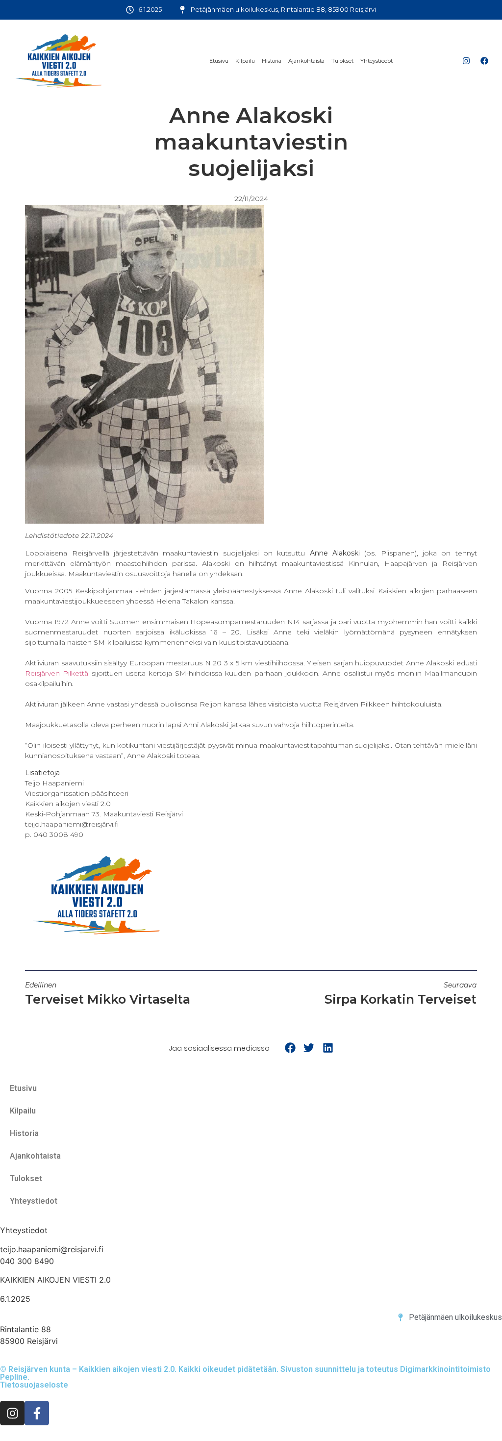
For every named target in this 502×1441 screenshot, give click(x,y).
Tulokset (342, 60)
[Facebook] (484, 61)
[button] (290, 1047)
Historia (271, 60)
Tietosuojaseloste (34, 1385)
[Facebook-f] (37, 1413)
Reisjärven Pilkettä (56, 673)
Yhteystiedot (376, 60)
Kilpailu (245, 60)
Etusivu (218, 60)
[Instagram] (466, 61)
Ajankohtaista (306, 60)
